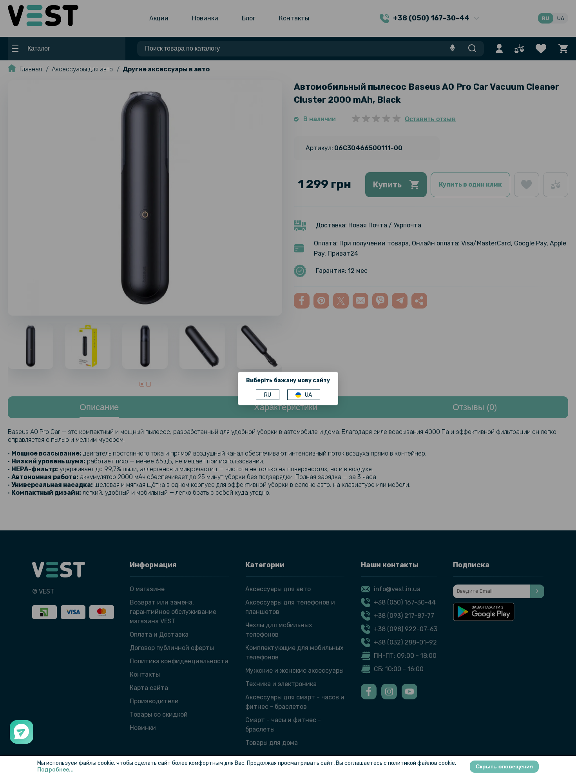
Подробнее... (55, 769)
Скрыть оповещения (504, 766)
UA (308, 395)
